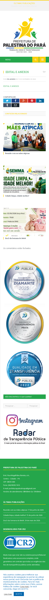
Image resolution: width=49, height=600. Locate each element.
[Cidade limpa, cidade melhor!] (24, 180)
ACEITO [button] (19, 594)
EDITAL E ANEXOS (11, 86)
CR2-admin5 (11, 79)
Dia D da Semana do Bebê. (15, 238)
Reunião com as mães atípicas (17, 153)
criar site (19, 555)
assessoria (21, 558)
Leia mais (25, 586)
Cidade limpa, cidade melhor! (24, 6)
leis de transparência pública (14, 564)
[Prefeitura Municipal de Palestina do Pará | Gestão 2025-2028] (24, 34)
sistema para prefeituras (35, 555)
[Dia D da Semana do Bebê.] (24, 222)
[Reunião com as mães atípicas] (24, 137)
